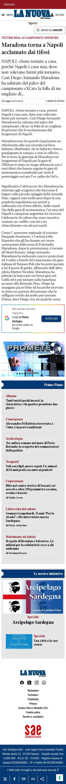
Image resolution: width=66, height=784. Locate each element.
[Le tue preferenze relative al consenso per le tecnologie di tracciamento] (59, 777)
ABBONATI (9, 5)
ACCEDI (59, 15)
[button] (33, 358)
